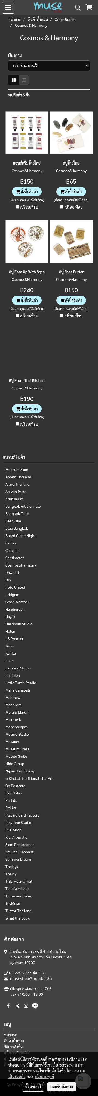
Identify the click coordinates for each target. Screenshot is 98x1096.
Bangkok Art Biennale (23, 506)
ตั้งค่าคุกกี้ (33, 1086)
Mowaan (12, 741)
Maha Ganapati (17, 689)
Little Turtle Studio (20, 682)
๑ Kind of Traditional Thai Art (29, 778)
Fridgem (12, 594)
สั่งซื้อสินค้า (29, 191)
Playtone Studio (18, 822)
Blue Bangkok (16, 528)
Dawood (12, 572)
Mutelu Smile (16, 756)
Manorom (13, 704)
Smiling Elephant (19, 851)
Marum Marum (17, 712)
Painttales (13, 792)
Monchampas (16, 726)
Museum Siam (16, 469)
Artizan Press (15, 491)
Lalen (10, 660)
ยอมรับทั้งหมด (61, 1086)
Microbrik (13, 719)
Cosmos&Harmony (20, 564)
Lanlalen (12, 675)
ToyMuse (12, 903)
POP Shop (13, 829)
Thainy (10, 873)
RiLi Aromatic (16, 837)
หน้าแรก (10, 1034)
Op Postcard (15, 785)
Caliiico (11, 542)
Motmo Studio (17, 734)
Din (8, 579)
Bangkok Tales (17, 513)
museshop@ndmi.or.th (31, 978)
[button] (76, 8)
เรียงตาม (16, 55)
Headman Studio (19, 623)
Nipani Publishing (19, 770)
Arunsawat (14, 498)
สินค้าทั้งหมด (14, 1040)
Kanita (10, 653)
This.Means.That (18, 881)
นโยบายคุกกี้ (44, 1076)
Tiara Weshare (17, 888)
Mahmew (12, 697)
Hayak (10, 616)
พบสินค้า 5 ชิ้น (19, 94)
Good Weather (17, 601)
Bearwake (13, 520)
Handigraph (15, 609)
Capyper (12, 550)
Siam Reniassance (19, 844)
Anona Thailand (18, 476)
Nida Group (14, 763)
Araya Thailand (17, 484)
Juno (9, 645)
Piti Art (10, 807)
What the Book (17, 917)
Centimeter (14, 557)
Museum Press (17, 748)
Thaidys (11, 866)
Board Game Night (20, 535)
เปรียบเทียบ (29, 207)
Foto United (15, 586)
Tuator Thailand (18, 910)
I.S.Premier (14, 638)
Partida (11, 800)
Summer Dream (18, 859)
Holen (10, 631)
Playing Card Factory (22, 814)
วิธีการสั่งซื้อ (13, 1046)
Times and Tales (18, 895)
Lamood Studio (18, 667)
